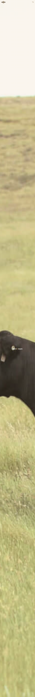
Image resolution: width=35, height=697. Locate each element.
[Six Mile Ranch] (3, 2)
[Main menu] (33, 2)
